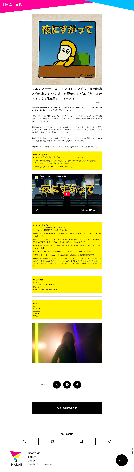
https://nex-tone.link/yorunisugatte (45, 290)
